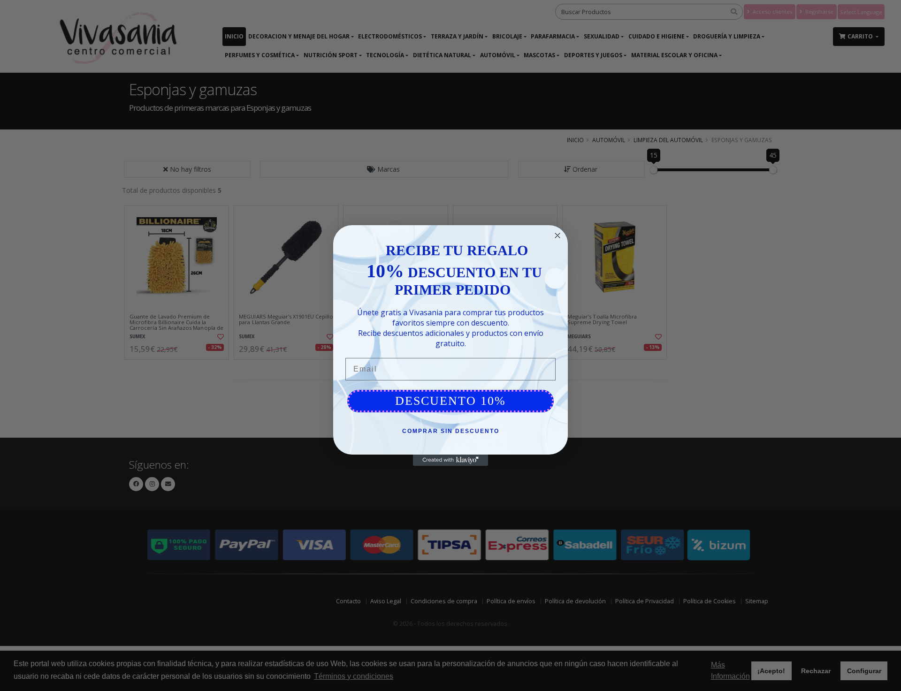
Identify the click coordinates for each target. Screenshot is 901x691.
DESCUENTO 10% (450, 401)
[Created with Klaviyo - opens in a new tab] (450, 460)
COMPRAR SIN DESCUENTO (450, 431)
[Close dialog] (557, 235)
